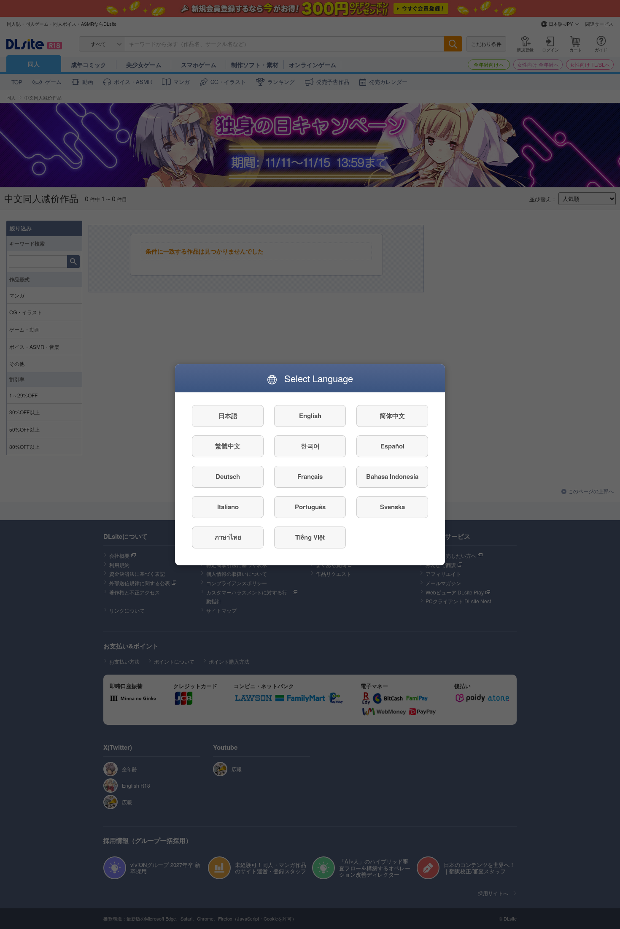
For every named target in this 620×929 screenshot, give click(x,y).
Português (310, 506)
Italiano (228, 506)
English (310, 415)
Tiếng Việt (310, 537)
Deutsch (228, 476)
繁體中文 (227, 446)
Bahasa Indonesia (392, 476)
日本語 (227, 415)
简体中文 (392, 415)
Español (392, 446)
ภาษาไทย (228, 537)
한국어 (310, 446)
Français (310, 476)
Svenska (392, 506)
